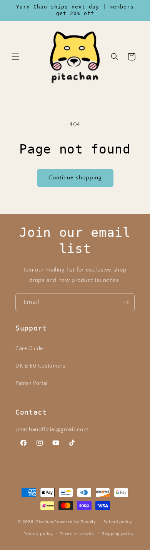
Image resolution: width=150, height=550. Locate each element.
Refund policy (117, 522)
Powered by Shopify (75, 522)
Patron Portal (31, 383)
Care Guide (29, 349)
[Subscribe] (125, 302)
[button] (15, 56)
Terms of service (77, 533)
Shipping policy (118, 533)
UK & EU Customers (40, 366)
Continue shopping (75, 177)
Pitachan (44, 522)
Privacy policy (38, 533)
